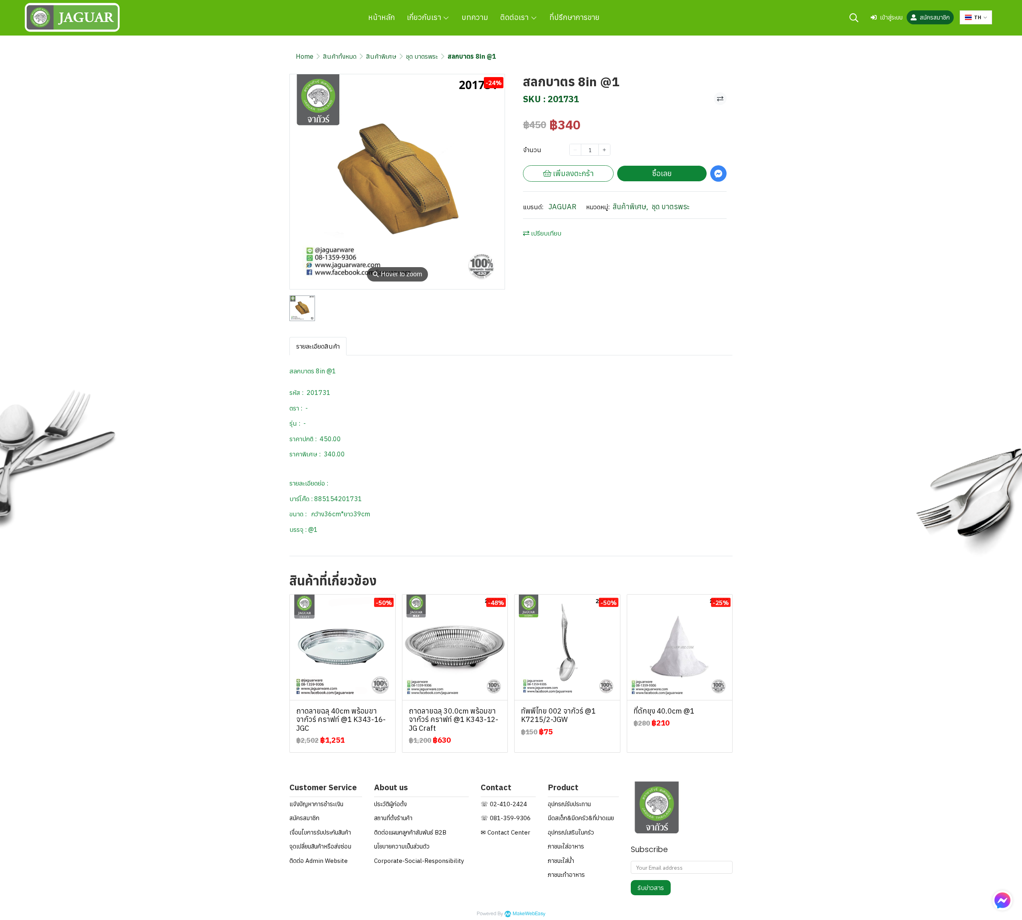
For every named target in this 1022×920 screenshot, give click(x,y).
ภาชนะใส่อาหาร (566, 846)
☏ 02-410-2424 (504, 804)
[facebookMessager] (1002, 900)
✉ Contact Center (505, 832)
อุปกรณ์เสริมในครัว (571, 832)
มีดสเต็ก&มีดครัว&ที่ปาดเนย (581, 818)
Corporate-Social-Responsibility (419, 860)
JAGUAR (562, 206)
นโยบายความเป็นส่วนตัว (402, 846)
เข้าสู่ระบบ (891, 17)
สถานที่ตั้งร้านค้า (393, 818)
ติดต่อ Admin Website (318, 860)
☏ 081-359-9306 (506, 818)
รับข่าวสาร (651, 888)
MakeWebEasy (529, 914)
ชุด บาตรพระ (422, 56)
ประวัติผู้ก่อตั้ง (390, 804)
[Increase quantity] (604, 149)
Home (304, 56)
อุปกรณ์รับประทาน (569, 804)
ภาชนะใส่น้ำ (561, 860)
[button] (854, 17)
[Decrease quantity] (575, 149)
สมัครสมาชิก (935, 17)
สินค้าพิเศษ (381, 56)
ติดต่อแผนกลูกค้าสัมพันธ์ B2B (410, 832)
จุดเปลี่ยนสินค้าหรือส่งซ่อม (320, 846)
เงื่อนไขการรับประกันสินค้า (320, 832)
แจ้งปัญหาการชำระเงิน (316, 804)
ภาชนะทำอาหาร (566, 874)
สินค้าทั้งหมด (340, 56)
